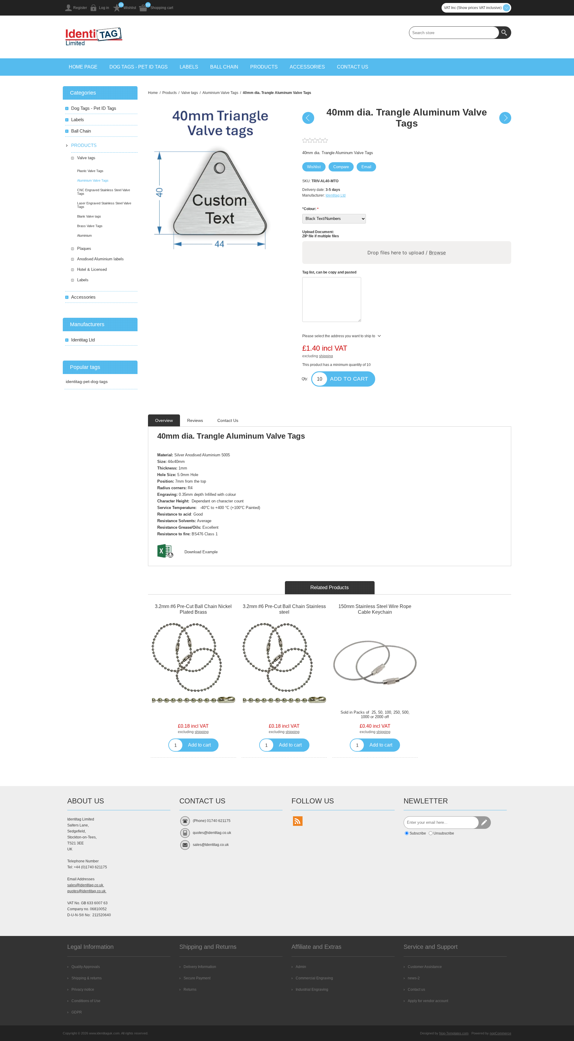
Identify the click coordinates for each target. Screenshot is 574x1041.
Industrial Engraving (312, 989)
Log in (104, 8)
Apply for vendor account (428, 1001)
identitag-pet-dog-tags (87, 381)
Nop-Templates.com (453, 1033)
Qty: (305, 379)
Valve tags (86, 158)
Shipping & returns (86, 978)
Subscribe (418, 833)
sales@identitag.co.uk (85, 885)
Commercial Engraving (314, 978)
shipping (326, 356)
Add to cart (349, 379)
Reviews (195, 420)
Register (80, 8)
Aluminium (84, 235)
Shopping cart (161, 8)
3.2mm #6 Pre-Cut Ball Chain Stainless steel (284, 609)
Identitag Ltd (336, 195)
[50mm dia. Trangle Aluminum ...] (505, 118)
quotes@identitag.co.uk (86, 891)
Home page (83, 66)
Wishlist (129, 8)
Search (505, 33)
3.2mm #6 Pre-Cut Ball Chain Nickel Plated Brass (193, 609)
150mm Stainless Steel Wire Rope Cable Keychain (374, 609)
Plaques (84, 248)
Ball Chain (224, 66)
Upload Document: (318, 232)
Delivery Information (200, 967)
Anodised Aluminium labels (100, 259)
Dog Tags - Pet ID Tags (138, 66)
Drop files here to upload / (407, 253)
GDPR (76, 1012)
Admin (301, 967)
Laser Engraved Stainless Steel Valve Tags (104, 205)
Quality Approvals (85, 967)
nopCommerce (500, 1033)
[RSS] (298, 821)
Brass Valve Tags (90, 226)
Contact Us (227, 420)
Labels (189, 66)
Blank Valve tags (89, 216)
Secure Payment (197, 978)
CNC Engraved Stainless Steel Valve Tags (103, 191)
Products (264, 66)
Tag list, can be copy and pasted (329, 272)
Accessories (307, 66)
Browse (437, 253)
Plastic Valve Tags (90, 171)
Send (485, 823)
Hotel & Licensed (92, 269)
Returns (190, 989)
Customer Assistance (425, 967)
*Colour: (309, 209)
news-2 (414, 978)
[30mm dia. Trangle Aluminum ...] (308, 118)
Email (366, 167)
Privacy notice (82, 989)
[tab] (164, 420)
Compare (341, 167)
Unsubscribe (443, 833)
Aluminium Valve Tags (93, 180)
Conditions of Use (85, 1001)
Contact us (352, 66)
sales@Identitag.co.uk (211, 845)
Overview (164, 420)
